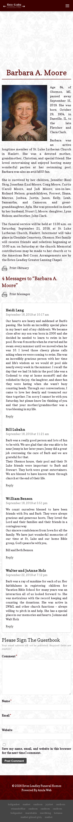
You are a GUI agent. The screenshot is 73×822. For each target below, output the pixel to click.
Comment (9, 656)
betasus (58, 813)
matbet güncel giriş (31, 817)
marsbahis (31, 813)
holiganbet (14, 804)
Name (6, 701)
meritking (45, 813)
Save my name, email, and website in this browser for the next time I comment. (36, 751)
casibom (37, 804)
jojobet (49, 804)
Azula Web (44, 790)
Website (7, 730)
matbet (26, 804)
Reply (9, 416)
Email (6, 715)
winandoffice (18, 808)
